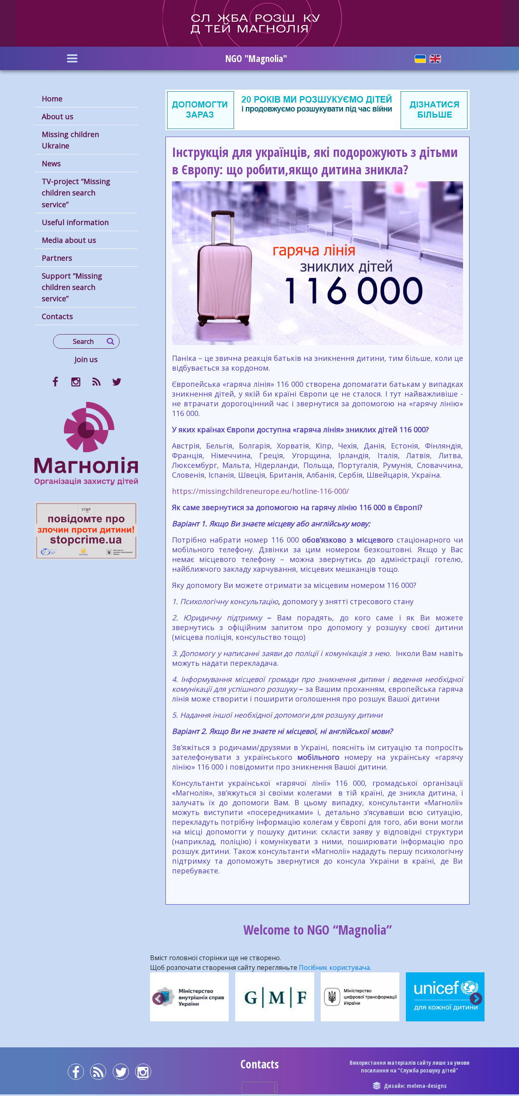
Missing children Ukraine (70, 139)
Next (476, 999)
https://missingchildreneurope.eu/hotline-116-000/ (260, 491)
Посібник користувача (334, 967)
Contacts (57, 316)
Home (52, 98)
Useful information (75, 222)
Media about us (69, 240)
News (51, 163)
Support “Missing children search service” (72, 287)
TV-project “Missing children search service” (76, 192)
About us (57, 116)
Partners (57, 258)
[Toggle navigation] (71, 58)
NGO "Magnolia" (256, 58)
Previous (158, 999)
